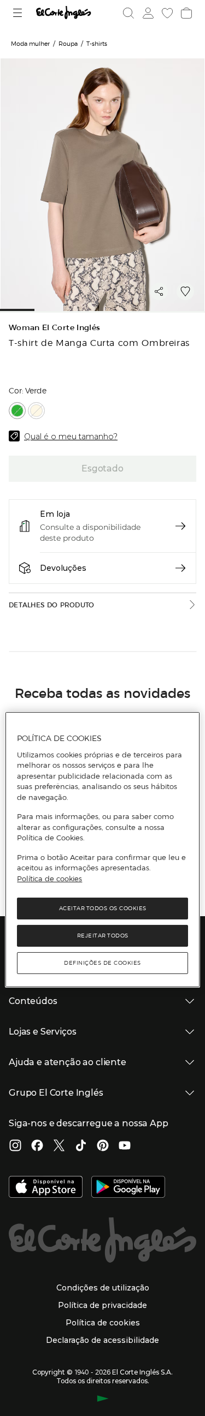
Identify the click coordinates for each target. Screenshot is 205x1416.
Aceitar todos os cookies (103, 908)
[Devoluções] (180, 568)
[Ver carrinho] (185, 13)
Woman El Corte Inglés (54, 327)
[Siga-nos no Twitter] (59, 1146)
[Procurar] (128, 13)
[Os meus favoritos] (166, 13)
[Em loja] (180, 526)
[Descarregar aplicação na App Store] (46, 1188)
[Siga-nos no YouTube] (124, 1146)
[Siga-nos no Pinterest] (102, 1146)
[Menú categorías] (19, 13)
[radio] (17, 410)
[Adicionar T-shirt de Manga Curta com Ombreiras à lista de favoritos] (185, 291)
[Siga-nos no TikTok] (80, 1146)
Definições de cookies (102, 962)
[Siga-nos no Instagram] (15, 1146)
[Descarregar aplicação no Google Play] (128, 1188)
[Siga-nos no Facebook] (37, 1146)
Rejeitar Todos (102, 935)
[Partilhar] (159, 291)
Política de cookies (49, 878)
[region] (102, 850)
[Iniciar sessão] (147, 13)
